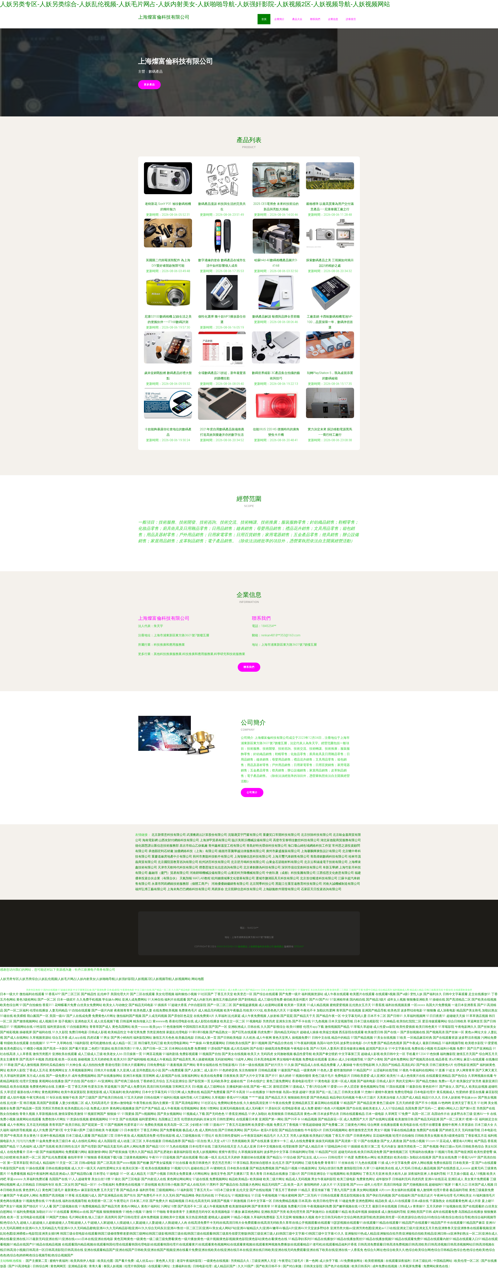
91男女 (105, 1037)
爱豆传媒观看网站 (434, 1021)
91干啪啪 (159, 1212)
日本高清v (305, 1201)
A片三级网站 (202, 1097)
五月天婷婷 (434, 1206)
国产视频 (96, 1212)
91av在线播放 (255, 1092)
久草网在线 (64, 1043)
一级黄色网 (308, 1070)
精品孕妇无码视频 (342, 1097)
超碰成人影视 (370, 1054)
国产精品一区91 (86, 1184)
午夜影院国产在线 (12, 1168)
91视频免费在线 (34, 1201)
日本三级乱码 (422, 1261)
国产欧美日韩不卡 (268, 1266)
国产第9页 (56, 1130)
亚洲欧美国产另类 (273, 1212)
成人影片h (211, 1070)
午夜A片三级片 (365, 1097)
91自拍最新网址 (78, 1027)
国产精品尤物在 (427, 1081)
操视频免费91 (301, 1037)
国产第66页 (468, 1108)
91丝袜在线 (346, 1163)
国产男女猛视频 (161, 1163)
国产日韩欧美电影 (229, 1037)
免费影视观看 (188, 1054)
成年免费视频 (149, 1217)
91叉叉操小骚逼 (458, 1174)
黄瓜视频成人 (446, 1092)
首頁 (264, 19)
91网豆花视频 (152, 1054)
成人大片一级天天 (83, 1168)
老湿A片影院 (269, 1130)
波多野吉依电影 (351, 1043)
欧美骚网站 (354, 1174)
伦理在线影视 (165, 1135)
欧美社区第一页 (133, 1168)
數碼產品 (242, 946)
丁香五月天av (203, 1190)
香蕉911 (48, 1005)
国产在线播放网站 (109, 1076)
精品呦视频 (176, 1201)
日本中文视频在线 (269, 1146)
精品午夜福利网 (38, 1174)
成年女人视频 (396, 999)
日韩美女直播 (351, 1092)
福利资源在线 (56, 1027)
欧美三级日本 (62, 1141)
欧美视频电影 (221, 1212)
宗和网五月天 (181, 1086)
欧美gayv (155, 1027)
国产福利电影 (366, 1081)
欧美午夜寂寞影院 (73, 1092)
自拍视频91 (38, 1043)
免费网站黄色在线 (230, 1103)
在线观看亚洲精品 (438, 1076)
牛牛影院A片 (313, 1130)
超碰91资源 (307, 1092)
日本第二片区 (139, 1201)
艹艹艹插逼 (256, 1097)
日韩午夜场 (122, 1135)
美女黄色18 (31, 1135)
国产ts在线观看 (486, 1163)
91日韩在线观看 (328, 1195)
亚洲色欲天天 (84, 1021)
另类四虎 (269, 1021)
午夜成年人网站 (28, 1195)
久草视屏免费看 (410, 1266)
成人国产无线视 (44, 1146)
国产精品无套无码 (110, 1146)
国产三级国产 (88, 1097)
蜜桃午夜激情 (384, 1092)
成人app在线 (77, 1037)
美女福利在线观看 (403, 1190)
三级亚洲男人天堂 (264, 1261)
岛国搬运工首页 (169, 1119)
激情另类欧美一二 (409, 1146)
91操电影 (112, 1174)
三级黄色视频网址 (135, 1157)
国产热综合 (459, 1076)
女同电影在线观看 (32, 1217)
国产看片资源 (78, 1048)
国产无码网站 (295, 1163)
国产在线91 (89, 1081)
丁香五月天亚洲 (374, 1174)
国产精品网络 (185, 1195)
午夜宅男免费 (136, 1032)
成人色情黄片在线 (412, 1076)
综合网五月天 (488, 1054)
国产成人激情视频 (26, 1065)
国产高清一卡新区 (55, 1048)
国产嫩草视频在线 (345, 1206)
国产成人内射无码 (199, 999)
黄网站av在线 (79, 1212)
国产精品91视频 (286, 1168)
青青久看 (95, 1266)
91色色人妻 (325, 1070)
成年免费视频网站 (84, 1076)
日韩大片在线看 (105, 1070)
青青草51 (330, 1163)
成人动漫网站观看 (271, 1005)
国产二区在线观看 (142, 994)
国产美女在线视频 (234, 1054)
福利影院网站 (142, 1037)
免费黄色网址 (365, 1179)
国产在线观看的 (473, 1206)
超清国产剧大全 (377, 1048)
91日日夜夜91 (436, 1016)
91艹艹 (51, 1043)
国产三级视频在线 (65, 1206)
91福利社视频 (169, 1097)
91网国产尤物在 (57, 1217)
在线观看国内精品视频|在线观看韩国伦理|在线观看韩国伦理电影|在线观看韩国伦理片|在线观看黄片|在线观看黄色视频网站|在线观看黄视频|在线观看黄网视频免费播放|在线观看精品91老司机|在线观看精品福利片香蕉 (209, 1244)
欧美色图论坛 (13, 1048)
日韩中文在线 (321, 1037)
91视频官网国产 (95, 1114)
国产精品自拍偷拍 (291, 1130)
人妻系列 (333, 1048)
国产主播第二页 (37, 1261)
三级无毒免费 (314, 1163)
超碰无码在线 (347, 1152)
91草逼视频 (279, 1206)
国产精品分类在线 (280, 1043)
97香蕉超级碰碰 (310, 1125)
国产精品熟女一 (220, 1032)
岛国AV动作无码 (328, 1043)
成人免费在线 (190, 1092)
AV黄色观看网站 (214, 1043)
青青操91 (419, 1206)
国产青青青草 (261, 1206)
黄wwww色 (160, 1021)
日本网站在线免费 (181, 1048)
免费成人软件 (99, 1108)
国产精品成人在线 (307, 1065)
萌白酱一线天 (208, 1157)
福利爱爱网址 (148, 1119)
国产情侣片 (31, 1206)
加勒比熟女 (490, 1010)
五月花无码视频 (37, 1125)
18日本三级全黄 (224, 1190)
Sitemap (299, 946)
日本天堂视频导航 (340, 1021)
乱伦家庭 (234, 1016)
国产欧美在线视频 (484, 999)
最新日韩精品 (432, 1043)
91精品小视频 (240, 1217)
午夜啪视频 (269, 1195)
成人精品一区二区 (124, 1043)
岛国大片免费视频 (438, 1005)
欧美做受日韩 (374, 1032)
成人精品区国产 (225, 1266)
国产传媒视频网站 (52, 1152)
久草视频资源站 (40, 1037)
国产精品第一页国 (28, 1108)
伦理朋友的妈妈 (192, 1119)
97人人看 (45, 1206)
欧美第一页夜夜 (295, 1005)
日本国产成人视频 (480, 1184)
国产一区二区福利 (16, 1010)
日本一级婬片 (66, 999)
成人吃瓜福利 (240, 1048)
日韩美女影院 (313, 1266)
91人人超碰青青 (79, 1179)
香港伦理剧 (113, 1065)
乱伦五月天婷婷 (229, 1157)
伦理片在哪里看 (430, 1125)
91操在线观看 (35, 1168)
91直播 (440, 1070)
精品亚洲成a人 (59, 1174)
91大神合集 (74, 1065)
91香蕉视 (378, 1005)
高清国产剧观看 (47, 1103)
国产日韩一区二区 (155, 1048)
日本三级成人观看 (78, 1135)
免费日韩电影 (78, 1032)
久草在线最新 (152, 1141)
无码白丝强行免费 (330, 1168)
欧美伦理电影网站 (176, 1043)
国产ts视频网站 (145, 1114)
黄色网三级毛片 (53, 1190)
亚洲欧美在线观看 (64, 1054)
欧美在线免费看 (212, 1076)
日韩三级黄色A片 (441, 1065)
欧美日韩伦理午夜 (325, 1201)
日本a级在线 (420, 1201)
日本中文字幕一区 (259, 1201)
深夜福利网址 (190, 1076)
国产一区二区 (47, 999)
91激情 (147, 1212)
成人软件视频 (16, 1097)
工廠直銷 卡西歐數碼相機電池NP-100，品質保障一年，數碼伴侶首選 (330, 322)
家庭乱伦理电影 (177, 1032)
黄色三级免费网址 (278, 1081)
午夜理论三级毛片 (291, 1261)
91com (430, 1141)
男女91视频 (382, 1130)
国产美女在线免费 (444, 1157)
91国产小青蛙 (373, 1059)
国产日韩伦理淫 (129, 1217)
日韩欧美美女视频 (427, 1135)
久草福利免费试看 (35, 1179)
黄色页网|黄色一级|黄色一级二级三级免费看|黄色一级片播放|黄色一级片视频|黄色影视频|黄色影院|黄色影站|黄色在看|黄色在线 (200, 1239)
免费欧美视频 (154, 1125)
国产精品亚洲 (366, 1103)
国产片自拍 (72, 1081)
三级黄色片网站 (355, 1125)
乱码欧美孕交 (220, 1081)
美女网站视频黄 (367, 1190)
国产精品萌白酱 (81, 1174)
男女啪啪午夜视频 (289, 1059)
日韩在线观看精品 (352, 1114)
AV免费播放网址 (351, 1261)
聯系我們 (315, 19)
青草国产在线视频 (348, 1010)
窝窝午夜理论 (228, 1152)
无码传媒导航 (471, 1130)
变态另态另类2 (222, 1163)
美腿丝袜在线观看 (253, 1157)
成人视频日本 (48, 1021)
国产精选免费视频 (262, 1168)
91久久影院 (60, 1032)
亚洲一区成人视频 (343, 1081)
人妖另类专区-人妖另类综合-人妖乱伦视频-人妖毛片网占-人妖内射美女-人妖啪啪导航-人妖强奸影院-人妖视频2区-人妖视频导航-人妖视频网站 (195, 4)
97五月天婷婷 (133, 1097)
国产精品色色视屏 (389, 1043)
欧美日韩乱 (73, 1125)
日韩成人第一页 (206, 1037)
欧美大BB (120, 1059)
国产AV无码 (318, 1048)
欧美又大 (253, 1054)
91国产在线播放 (369, 1141)
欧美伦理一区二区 (467, 1261)
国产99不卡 (292, 1119)
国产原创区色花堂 (180, 1016)
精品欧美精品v (239, 1179)
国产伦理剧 (89, 1146)
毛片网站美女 (462, 1195)
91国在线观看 (395, 1086)
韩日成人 (36, 1163)
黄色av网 (310, 1114)
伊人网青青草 (465, 1070)
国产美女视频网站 (169, 1114)
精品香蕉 (441, 1059)
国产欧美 (422, 1065)
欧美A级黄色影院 (452, 1135)
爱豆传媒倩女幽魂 (352, 1048)
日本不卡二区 (376, 1016)
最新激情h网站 (98, 1152)
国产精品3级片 (376, 999)
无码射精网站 (224, 1059)
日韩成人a (405, 1206)
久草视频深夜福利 (250, 1152)
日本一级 (32, 1152)
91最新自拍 (414, 1086)
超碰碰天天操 (455, 1016)
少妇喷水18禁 (199, 1125)
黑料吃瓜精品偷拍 (52, 1065)
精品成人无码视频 (298, 1179)
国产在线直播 (260, 1141)
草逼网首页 (475, 1021)
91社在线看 (181, 1163)
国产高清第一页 (346, 1141)
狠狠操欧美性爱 (298, 1097)
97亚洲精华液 (339, 999)
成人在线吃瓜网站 (84, 1141)
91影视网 (293, 1010)
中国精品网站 (443, 1261)
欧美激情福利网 (240, 1206)
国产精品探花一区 (330, 1119)
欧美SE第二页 (370, 1146)
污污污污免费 (25, 1141)
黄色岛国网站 (121, 1027)
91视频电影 (254, 1021)
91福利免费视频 (24, 1212)
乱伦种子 (103, 994)
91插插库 (160, 1005)
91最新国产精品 (289, 1070)
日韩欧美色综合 (473, 1146)
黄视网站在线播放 (51, 1081)
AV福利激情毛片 (484, 1195)
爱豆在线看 (477, 1092)
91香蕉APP (53, 994)
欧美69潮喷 (294, 1027)
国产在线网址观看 (381, 1119)
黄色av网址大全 (476, 1032)
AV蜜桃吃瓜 (218, 1168)
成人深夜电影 (446, 1010)
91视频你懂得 (301, 1076)
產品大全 (297, 19)
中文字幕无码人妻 (354, 1016)
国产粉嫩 (143, 1163)
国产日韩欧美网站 (230, 1130)
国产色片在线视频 (337, 1266)
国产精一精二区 (261, 1086)
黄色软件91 (430, 1086)
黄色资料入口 (32, 1190)
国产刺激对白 (315, 1212)
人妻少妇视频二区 (71, 1103)
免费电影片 (342, 1076)
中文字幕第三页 (349, 1054)
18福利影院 (81, 1043)
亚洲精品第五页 (303, 1103)
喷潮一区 (472, 1119)
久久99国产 (246, 1266)
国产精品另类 (111, 1206)
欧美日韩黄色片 (200, 1163)
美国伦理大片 (119, 994)
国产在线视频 (128, 1119)
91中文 (114, 1119)
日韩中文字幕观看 (455, 994)
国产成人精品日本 (311, 1146)
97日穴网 (174, 1092)
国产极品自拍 (229, 1184)
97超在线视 (201, 1179)
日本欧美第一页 (464, 1163)
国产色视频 (431, 1146)
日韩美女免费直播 (179, 1174)
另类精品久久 (240, 1261)
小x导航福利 (106, 1184)
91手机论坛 (223, 1195)
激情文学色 (218, 1174)
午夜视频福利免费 (319, 1206)
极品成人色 (190, 1130)
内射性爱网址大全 (109, 1168)
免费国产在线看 (427, 1130)
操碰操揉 (374, 1212)
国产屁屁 (286, 1016)
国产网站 (189, 1065)
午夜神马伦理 (443, 1195)
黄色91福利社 (150, 1206)
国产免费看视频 (171, 1130)
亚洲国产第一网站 (271, 1119)
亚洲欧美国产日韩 (419, 1212)
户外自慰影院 (197, 1005)
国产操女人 (447, 1086)
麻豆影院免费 (90, 1190)
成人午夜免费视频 (253, 1016)
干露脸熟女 (437, 1201)
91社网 (482, 1103)
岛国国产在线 (58, 1179)
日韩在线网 (152, 1097)
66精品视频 (309, 1119)
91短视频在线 (452, 1206)
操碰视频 (84, 1059)
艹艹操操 (195, 1043)
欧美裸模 (20, 1016)
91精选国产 (348, 1103)
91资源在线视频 (78, 1119)
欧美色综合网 (9, 1005)
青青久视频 (27, 1114)
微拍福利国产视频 (129, 1016)
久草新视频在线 (47, 1114)
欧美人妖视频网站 (205, 1152)
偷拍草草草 (75, 1157)
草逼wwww (15, 1179)
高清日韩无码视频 (159, 1086)
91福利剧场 (171, 1054)
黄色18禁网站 (209, 1108)
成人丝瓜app (145, 1261)
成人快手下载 (329, 1261)
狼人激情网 (424, 1190)
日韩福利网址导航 (301, 1152)
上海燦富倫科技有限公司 (163, 618)
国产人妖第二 (194, 1070)
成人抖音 (474, 1201)
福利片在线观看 (175, 999)
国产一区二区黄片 (452, 1119)
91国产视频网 (113, 1125)
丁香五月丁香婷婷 (284, 1190)
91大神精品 (388, 1021)
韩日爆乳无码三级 (150, 1043)
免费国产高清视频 (51, 1195)
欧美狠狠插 (276, 1114)
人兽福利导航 (436, 1174)
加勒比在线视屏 (420, 1157)
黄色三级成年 (385, 1103)
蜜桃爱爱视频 (339, 1005)
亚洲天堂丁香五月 (464, 1103)
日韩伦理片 (336, 1157)
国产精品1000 (155, 1146)
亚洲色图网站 (365, 1201)
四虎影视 (51, 1059)
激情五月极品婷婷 (225, 999)
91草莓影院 (446, 1027)
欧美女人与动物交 (115, 1005)
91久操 (289, 1065)
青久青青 (256, 1174)
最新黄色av (72, 1190)
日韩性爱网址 (226, 1119)
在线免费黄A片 (204, 1016)
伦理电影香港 (291, 1108)
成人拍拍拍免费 (93, 1065)
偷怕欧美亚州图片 (295, 999)
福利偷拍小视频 (186, 994)
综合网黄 (373, 1125)
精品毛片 (270, 1135)
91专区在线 (54, 1097)
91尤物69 (367, 1092)
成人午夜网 (264, 1037)
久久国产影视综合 (273, 1027)
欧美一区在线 (67, 1059)
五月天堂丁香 (110, 1190)
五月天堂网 (284, 1217)
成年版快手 (383, 1179)
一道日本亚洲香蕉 (464, 1005)
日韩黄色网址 (362, 1135)
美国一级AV (57, 1016)
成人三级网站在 (214, 1086)
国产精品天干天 (304, 1016)
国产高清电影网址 (187, 1103)
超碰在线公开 (200, 1168)
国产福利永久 (432, 994)
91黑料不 (212, 1184)
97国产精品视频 (362, 1037)
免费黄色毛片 (188, 1010)
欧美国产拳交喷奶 (325, 1054)
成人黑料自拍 (208, 1130)
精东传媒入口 (142, 1021)
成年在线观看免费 (445, 1212)
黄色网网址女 (58, 1070)
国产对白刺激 (292, 1266)
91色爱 (349, 1157)
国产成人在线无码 (193, 1184)
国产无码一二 (427, 1108)
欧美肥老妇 (385, 1157)
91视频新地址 (241, 1195)
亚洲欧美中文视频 (172, 1217)
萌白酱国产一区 (38, 1016)
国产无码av (252, 1130)
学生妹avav (469, 1097)
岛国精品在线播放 (470, 1212)
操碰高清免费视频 (277, 1048)
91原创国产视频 (219, 1048)
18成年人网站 (243, 1059)
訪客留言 (351, 19)
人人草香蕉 (24, 1054)
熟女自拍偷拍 (9, 1114)
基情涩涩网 (280, 1086)
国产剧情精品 (247, 999)
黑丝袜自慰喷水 (261, 1163)
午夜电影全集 (300, 1048)
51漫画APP (217, 1125)
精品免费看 (328, 1065)
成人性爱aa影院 (384, 1027)
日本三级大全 (484, 1125)
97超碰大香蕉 (177, 1005)
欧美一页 (13, 1217)
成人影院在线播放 (207, 1021)
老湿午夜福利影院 (189, 1261)
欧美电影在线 (409, 1125)
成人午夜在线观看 (336, 994)
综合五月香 (60, 1037)
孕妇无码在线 (204, 1195)
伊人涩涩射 (351, 1086)
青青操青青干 (176, 1212)
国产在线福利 (401, 1195)
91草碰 (9, 1065)
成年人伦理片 (373, 1184)
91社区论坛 (209, 1103)
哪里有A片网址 (463, 1141)
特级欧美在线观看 (16, 1043)
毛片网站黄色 (78, 1217)
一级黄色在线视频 (216, 1261)
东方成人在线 (35, 1076)
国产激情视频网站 (25, 1021)
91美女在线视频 (385, 1037)
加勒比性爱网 (326, 1010)
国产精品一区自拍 (194, 1141)
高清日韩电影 (393, 1184)
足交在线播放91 (479, 994)
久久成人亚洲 (246, 1146)
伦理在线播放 (39, 1010)
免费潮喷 (200, 1048)
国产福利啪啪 (137, 1059)
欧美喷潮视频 (374, 1261)
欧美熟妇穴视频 (320, 1135)
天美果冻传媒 (386, 1097)
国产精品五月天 (276, 1097)
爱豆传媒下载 (320, 1190)
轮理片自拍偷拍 (403, 1135)
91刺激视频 (238, 1201)
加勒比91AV (44, 1212)
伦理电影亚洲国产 (466, 1065)
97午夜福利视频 (305, 1043)
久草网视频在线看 (480, 1076)
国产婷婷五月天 (450, 1130)
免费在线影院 (442, 1163)
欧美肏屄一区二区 (28, 1157)
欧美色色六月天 (275, 1010)
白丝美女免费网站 (89, 1005)
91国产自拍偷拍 (30, 1005)
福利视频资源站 (312, 994)
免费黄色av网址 (366, 1157)
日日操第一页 (132, 1054)
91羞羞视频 (174, 1065)
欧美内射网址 (132, 1092)
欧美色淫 (394, 1010)
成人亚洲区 (378, 1076)
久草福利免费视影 (263, 1217)
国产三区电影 (131, 1179)
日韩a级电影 (87, 1163)
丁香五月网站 (149, 1130)
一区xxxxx (418, 1005)
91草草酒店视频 (477, 1016)
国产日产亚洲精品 (479, 1048)
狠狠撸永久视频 (303, 1217)
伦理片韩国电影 (135, 1266)
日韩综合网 (41, 1266)
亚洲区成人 (456, 1179)
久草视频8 (219, 1097)
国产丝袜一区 (454, 1032)
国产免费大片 (158, 1201)
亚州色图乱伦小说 (148, 1070)
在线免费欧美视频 (165, 1010)
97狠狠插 (90, 1157)
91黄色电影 (323, 1081)
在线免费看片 (16, 1152)
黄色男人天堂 (165, 1261)
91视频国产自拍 (210, 1054)
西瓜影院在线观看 (351, 1032)
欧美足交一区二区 (232, 1021)
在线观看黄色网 (457, 1201)
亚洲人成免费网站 (134, 999)
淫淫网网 (148, 1076)
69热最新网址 (307, 1168)
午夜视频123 (114, 1130)
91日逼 (256, 1195)
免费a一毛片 (447, 1081)
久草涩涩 (10, 1092)
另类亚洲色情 (156, 1032)
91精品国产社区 (326, 1152)
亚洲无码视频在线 (232, 1108)
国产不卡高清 (235, 1092)
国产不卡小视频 (426, 1103)
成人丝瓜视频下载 (106, 1021)
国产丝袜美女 (487, 1027)
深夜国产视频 (220, 1201)
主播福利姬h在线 (238, 1086)
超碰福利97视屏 (440, 1184)
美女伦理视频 (165, 994)
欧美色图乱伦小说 (77, 1108)
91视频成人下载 (194, 1114)
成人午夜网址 (16, 1125)
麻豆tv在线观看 (474, 1059)
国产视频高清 (435, 1032)
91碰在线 (6, 1016)
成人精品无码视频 (210, 1010)
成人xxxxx (320, 1157)
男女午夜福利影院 (323, 1179)
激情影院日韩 (353, 1168)
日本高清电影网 (265, 1059)
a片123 (226, 1141)
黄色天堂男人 (282, 1037)
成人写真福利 (112, 1092)
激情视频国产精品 (337, 1027)
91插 (381, 1163)
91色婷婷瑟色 (228, 1070)
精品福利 (49, 1163)
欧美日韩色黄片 (427, 1027)
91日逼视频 (167, 1157)
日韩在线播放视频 (58, 1168)
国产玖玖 (130, 1195)
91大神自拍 (156, 999)
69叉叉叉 (365, 1206)
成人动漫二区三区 (129, 1141)
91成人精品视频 (318, 1005)
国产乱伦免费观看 (54, 1157)
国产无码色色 (215, 1114)
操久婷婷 (285, 1076)
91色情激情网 (172, 1027)
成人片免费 (40, 1130)
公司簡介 (252, 792)
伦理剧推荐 (290, 1146)
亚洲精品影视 (78, 1266)
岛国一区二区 (421, 1114)
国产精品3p (274, 1157)
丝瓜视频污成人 (86, 1195)
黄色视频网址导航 (372, 1086)
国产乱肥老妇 (163, 1152)
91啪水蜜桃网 (287, 1195)
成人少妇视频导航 (350, 1059)
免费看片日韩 (297, 1206)
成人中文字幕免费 (397, 1163)
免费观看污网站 (76, 1152)
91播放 (236, 1212)
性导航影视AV (228, 1065)
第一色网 (312, 1261)
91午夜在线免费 (280, 1103)
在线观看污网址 (159, 1266)
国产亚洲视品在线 (110, 1195)
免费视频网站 (218, 1179)
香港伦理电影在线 (181, 1021)
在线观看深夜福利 (398, 1261)
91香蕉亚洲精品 (236, 1114)
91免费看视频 (16, 1174)
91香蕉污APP (467, 1157)
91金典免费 (44, 1141)
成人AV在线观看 (399, 1201)
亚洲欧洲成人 (237, 1027)
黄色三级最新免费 (481, 1190)
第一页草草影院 (18, 1163)
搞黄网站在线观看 (28, 1119)
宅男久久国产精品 (140, 1152)
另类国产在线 (485, 1108)
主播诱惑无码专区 (198, 1212)
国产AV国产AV (319, 999)
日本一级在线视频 (251, 1065)
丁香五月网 (79, 1086)
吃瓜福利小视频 (445, 1048)
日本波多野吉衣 (328, 1114)
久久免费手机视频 (88, 999)
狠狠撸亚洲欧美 (417, 999)
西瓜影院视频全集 (352, 1195)
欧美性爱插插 (405, 1027)
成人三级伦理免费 (270, 999)
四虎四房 (418, 1179)
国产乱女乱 (304, 1157)
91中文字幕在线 (399, 1048)
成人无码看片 (254, 1108)
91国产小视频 (156, 1174)
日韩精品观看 (267, 1070)
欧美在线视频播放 (157, 1168)
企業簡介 (279, 19)
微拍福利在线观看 (31, 994)
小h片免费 (370, 1043)
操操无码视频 (325, 1141)
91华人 (137, 1048)
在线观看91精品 (337, 1212)
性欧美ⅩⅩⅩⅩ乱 (253, 1010)
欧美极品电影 (184, 1037)
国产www (356, 1184)
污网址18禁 (169, 1206)
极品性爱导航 (302, 1054)
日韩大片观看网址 (133, 1065)
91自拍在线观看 (79, 1010)
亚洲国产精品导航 (374, 1010)
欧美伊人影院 (16, 1070)
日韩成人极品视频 (423, 1168)
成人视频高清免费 (143, 1135)
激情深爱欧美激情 (70, 1114)
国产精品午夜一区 (328, 1016)
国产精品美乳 (182, 1059)
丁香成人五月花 (37, 1070)
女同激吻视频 (283, 1054)
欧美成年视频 (358, 1212)
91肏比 (116, 1179)
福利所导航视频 (21, 1130)
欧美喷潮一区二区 (100, 1201)
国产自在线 (354, 1108)
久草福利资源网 (15, 1076)
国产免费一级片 (290, 994)
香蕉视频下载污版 (110, 1157)
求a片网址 (456, 1059)
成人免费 (307, 1108)
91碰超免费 (347, 1201)
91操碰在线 (437, 999)
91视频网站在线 (22, 1027)
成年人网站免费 (134, 1146)
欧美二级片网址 (274, 1179)
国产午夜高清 (13, 1135)
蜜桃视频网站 (98, 1119)
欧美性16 (393, 1076)
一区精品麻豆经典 (419, 1037)
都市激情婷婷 (343, 1070)
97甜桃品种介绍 (335, 1146)
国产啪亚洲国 (463, 1152)
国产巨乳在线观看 (244, 1032)
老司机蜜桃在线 (101, 1043)
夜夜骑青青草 (123, 1010)
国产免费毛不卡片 (149, 1195)
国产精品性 (88, 994)
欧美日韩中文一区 (393, 1054)
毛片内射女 (389, 1146)
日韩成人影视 (97, 1032)
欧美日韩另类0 (121, 1048)
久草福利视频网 (414, 1016)
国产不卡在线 (301, 1021)
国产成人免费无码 (133, 1086)
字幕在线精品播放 (403, 1130)
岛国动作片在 (440, 1114)
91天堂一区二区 (67, 1163)
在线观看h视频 (385, 994)
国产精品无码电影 (141, 1005)
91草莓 (70, 1195)
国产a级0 (402, 994)
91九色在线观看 (366, 1163)
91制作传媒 (274, 1092)
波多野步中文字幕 (276, 1152)
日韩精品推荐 (171, 1141)
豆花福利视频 (382, 1135)
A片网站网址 (201, 1174)
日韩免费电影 (156, 1065)
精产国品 (480, 1141)
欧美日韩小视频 (169, 1184)
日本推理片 (132, 1130)
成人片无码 (402, 1168)
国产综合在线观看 (265, 994)
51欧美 (401, 1037)
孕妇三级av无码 (450, 1146)
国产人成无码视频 (154, 1016)
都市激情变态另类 (360, 1130)
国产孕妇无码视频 (378, 1195)
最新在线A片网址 (29, 1092)
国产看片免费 (125, 1261)
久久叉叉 (283, 1135)
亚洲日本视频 (132, 1076)
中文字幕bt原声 (74, 1130)
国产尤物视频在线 (415, 1184)
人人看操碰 (344, 1065)
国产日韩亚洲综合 (313, 1174)
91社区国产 (206, 994)
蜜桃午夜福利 (59, 1261)
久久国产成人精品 (408, 1097)
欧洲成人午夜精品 (159, 1059)
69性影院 (39, 1027)
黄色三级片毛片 (323, 1076)
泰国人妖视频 (113, 1266)
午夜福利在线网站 (421, 1070)
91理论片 (208, 1135)
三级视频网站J (166, 1190)
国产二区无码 (307, 1195)
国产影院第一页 (199, 1081)
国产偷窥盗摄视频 (245, 1005)
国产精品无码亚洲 (426, 1119)
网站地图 (197, 979)
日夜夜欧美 (231, 1076)
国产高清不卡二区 (190, 1206)
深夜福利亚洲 (417, 1174)
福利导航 (186, 1097)
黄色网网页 (58, 1266)
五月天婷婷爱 (405, 1103)
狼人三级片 (96, 1217)
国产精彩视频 (9, 1032)
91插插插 (353, 1146)
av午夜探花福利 (252, 1135)
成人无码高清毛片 (97, 1103)
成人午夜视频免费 (215, 1206)
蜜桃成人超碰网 (219, 1217)
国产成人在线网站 (16, 1037)
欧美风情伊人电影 (83, 1261)
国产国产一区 (218, 1027)
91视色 (404, 1070)
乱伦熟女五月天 (360, 1005)
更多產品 (149, 84)
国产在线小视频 (414, 1141)
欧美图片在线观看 (362, 994)
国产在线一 (392, 1032)
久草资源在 (466, 1125)
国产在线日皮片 (422, 1195)
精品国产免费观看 (213, 1092)
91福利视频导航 (453, 1043)
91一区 (125, 1174)
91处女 (450, 1070)
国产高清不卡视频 (31, 1059)
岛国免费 (411, 1108)
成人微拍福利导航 (393, 1212)
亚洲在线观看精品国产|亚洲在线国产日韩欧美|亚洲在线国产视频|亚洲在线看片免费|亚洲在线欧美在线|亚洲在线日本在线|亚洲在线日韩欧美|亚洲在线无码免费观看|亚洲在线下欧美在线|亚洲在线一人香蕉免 (223, 1250)
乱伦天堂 (242, 1190)
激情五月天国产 (467, 1054)
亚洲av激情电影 (121, 1103)
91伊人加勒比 (257, 1114)
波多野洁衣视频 (469, 1037)
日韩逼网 (126, 1021)
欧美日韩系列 (361, 1266)
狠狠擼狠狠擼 (112, 1212)
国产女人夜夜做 (391, 1141)
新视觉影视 (94, 1092)
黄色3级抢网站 (26, 999)
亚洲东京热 (283, 1021)
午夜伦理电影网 (364, 1065)
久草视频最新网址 (80, 1070)
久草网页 (391, 1114)
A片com (384, 1190)
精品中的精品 (340, 1037)
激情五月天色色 (163, 1037)
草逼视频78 (112, 1086)
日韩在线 (253, 1027)
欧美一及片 (295, 1184)
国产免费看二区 (333, 1125)
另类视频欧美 (240, 1141)
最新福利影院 (183, 1152)
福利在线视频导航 (74, 1201)
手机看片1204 (416, 1054)
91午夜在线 (53, 1201)
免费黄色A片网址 (104, 1016)
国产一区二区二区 (219, 1005)
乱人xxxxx (463, 1168)
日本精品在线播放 (275, 1174)
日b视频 (197, 1086)
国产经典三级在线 (127, 1081)
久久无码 (169, 1195)
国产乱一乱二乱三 (328, 1092)
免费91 (461, 1048)
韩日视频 (29, 1103)
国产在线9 (257, 1048)
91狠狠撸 (429, 1010)
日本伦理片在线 (200, 1146)
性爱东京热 (95, 1086)
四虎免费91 (266, 1032)
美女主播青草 (9, 1059)
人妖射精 (273, 1016)
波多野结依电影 (412, 1010)
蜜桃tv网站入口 (448, 1108)
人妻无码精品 (58, 1010)
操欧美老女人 (372, 1108)
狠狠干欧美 (70, 1097)
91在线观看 (61, 1212)
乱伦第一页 (15, 1103)
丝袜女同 (209, 1119)
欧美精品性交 (117, 1032)
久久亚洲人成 (126, 1070)
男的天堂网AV (405, 1081)
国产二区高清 (106, 1163)
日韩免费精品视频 (285, 1201)
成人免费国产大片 (356, 1119)
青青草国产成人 (100, 1027)
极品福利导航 (459, 1190)
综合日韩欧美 (457, 1021)
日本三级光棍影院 (366, 1021)
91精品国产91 (363, 1070)
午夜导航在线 (142, 1103)
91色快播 (432, 1054)
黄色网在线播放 (11, 1201)
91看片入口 (460, 1184)
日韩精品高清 (293, 1114)
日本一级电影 (375, 1114)
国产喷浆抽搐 (118, 1152)
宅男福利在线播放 (421, 1152)
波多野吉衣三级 (462, 1114)
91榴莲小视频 (32, 1048)
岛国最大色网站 (250, 1184)
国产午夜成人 (412, 1043)
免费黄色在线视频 (128, 1184)
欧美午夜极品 (233, 1010)
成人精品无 (138, 1174)
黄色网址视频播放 (122, 1108)
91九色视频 (320, 1021)
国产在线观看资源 (445, 1037)
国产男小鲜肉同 (121, 1037)
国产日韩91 (395, 1016)
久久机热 (249, 1037)
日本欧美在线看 (238, 1168)
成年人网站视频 (422, 1163)
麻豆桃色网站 (251, 1212)
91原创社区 (273, 1108)
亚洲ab (333, 1059)
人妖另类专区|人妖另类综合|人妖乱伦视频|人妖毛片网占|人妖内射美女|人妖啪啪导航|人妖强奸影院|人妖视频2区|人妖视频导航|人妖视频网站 (95, 979)
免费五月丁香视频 (286, 1125)
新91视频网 (259, 1043)
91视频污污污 (180, 1168)
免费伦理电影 (404, 1092)
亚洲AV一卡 (481, 1114)
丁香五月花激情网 (238, 1125)
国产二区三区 (70, 994)
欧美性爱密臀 (483, 1152)
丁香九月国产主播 (343, 1190)
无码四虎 (267, 1054)
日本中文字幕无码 (154, 1092)
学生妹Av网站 (111, 999)
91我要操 (128, 1114)
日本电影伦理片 (425, 1092)
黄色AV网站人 (130, 1206)
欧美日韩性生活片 (68, 1146)
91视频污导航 (444, 1152)
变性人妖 (416, 994)
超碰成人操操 (309, 1032)
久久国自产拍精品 (388, 1065)
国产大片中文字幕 (252, 1076)
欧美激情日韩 (404, 1119)
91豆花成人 (444, 1141)
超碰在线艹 (238, 1081)
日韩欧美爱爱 (360, 1076)
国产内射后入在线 (153, 1179)
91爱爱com (335, 1086)
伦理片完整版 (28, 1081)
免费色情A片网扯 (54, 1119)
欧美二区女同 (64, 1184)
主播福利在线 (182, 1266)
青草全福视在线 (207, 1065)
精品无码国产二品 (274, 1184)
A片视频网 (338, 1108)
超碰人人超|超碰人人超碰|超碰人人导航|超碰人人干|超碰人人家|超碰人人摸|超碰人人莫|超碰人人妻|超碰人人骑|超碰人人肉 (103, 1222)
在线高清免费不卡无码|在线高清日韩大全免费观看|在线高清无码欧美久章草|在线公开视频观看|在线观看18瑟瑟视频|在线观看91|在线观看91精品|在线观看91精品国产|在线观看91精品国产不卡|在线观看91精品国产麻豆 (336, 1222)
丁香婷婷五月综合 (152, 1081)
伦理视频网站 (190, 1108)
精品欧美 (381, 1201)
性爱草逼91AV (134, 1125)
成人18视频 (478, 1174)
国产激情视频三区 (395, 1152)
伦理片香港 (441, 1190)
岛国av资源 (290, 1092)
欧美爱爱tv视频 (262, 1125)
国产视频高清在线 (422, 1059)
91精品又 (304, 1190)
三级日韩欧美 (95, 1130)
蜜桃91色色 (322, 1108)
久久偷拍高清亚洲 (255, 1103)
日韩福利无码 (401, 1179)
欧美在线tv (401, 1157)
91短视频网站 (336, 1174)
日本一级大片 (9, 994)
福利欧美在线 (384, 1168)
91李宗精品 (241, 1163)
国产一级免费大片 (58, 1076)
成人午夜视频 (170, 1108)
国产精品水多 (129, 1190)
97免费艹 (404, 1114)
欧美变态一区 (243, 994)
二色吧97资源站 (99, 1048)
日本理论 (99, 1174)
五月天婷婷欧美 (102, 1059)
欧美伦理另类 (296, 1212)
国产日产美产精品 (147, 1108)
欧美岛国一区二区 (176, 1125)
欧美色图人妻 (142, 1010)
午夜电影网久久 (466, 1027)
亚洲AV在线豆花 (436, 1179)
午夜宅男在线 (35, 1097)
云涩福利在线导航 (385, 1070)
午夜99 (154, 1157)
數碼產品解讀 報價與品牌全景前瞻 (276, 316)
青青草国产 (57, 1125)
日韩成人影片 (385, 1081)
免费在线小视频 (422, 1048)
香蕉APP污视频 (237, 1097)
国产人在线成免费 (78, 1016)
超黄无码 (477, 1168)
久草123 (369, 1168)
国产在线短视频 (260, 1190)
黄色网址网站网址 (179, 1179)
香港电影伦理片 (303, 1081)
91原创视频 (149, 1184)
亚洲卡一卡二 (279, 1141)
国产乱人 (462, 1086)
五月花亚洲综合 (177, 1081)
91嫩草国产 (8, 1195)
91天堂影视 (341, 1184)
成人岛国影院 (107, 1141)
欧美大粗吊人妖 (396, 1174)
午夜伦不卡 (308, 1010)
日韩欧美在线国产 (238, 1043)
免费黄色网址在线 (42, 1086)
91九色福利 (24, 1146)
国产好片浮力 (274, 1065)
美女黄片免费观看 (476, 1179)
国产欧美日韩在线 (110, 1097)
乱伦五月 (278, 1163)
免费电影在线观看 (314, 1059)
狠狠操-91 (114, 1114)
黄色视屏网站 (51, 1092)
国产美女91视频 (11, 1206)
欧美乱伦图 (105, 1261)
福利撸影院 (448, 1054)
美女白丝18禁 (100, 1179)
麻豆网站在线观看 (327, 1103)
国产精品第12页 (102, 1135)
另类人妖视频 (299, 1135)
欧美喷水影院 (474, 1043)
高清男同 (111, 1217)
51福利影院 (185, 1190)
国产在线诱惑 (446, 1168)
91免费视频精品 (90, 1206)
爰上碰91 (488, 1201)
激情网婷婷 (311, 1184)
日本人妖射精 (451, 1097)
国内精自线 (357, 999)
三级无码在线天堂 (224, 1146)
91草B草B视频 (199, 1032)
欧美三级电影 (346, 1179)
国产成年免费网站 (396, 1059)
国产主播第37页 (238, 1174)
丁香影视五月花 (476, 1135)
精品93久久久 (431, 1097)
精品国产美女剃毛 (468, 1010)
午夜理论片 (121, 1201)
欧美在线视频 (19, 1086)
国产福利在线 (42, 1032)
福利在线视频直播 (397, 1005)
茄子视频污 (66, 1021)
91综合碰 (289, 1157)
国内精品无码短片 (286, 1032)
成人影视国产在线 (168, 1076)
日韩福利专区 (45, 1184)
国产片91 (271, 1076)
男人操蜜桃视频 (203, 1059)
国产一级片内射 (102, 1010)
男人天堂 (213, 1141)
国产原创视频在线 (412, 1032)
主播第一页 (63, 1086)
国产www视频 (126, 1163)
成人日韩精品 (25, 1184)
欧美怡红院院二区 (408, 1021)
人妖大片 (326, 1184)
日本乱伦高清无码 (197, 1201)
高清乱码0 (408, 1065)
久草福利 (221, 1016)
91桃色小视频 (132, 1212)
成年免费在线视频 (385, 1266)
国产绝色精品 (319, 1097)
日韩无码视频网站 (335, 1130)
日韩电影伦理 (202, 1266)
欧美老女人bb (113, 1054)
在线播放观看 (390, 1125)
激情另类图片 (42, 1054)
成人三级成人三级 (90, 1054)
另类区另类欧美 (53, 1108)
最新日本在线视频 (384, 1206)
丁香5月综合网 (316, 1086)
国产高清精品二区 (458, 999)
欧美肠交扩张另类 (469, 1081)
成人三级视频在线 (188, 1135)
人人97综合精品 (393, 1108)
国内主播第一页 (163, 1103)
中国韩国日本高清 (195, 1027)
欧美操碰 (256, 1179)
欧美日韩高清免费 (370, 1152)
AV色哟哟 (444, 1103)
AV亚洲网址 (106, 1081)
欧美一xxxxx (140, 1027)
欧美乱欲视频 (478, 1086)
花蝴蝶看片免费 (65, 1005)
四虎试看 (93, 1037)
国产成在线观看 (187, 1157)
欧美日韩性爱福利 (227, 1135)
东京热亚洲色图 (196, 1217)
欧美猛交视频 (328, 1032)
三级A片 (294, 1174)
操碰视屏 (25, 1032)
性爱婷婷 (462, 1092)
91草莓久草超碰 (361, 1027)
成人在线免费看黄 (302, 1141)
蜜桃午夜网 (450, 1125)
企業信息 (333, 19)
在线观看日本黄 (247, 1119)
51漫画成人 (297, 1086)
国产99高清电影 (19, 1266)
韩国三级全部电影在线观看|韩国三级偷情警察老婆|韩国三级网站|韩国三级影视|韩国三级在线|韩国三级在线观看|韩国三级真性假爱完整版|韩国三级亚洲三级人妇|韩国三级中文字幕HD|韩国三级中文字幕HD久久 (202, 1233)
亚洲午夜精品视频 (52, 1135)
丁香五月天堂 (223, 994)
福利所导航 (147, 1190)
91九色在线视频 (177, 1146)
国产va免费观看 (173, 1070)
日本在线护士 (256, 1081)
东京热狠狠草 (248, 1070)
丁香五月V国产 (342, 1135)
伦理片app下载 (313, 1027)
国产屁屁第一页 (92, 1125)
